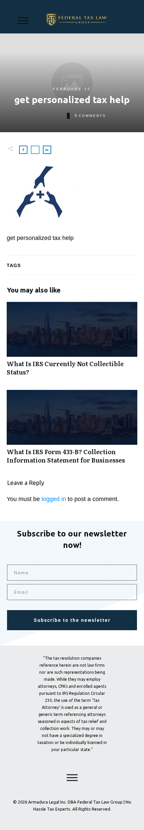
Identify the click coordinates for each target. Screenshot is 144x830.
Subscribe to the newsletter (72, 620)
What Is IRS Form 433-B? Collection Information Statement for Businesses (72, 430)
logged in (54, 499)
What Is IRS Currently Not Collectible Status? (72, 342)
